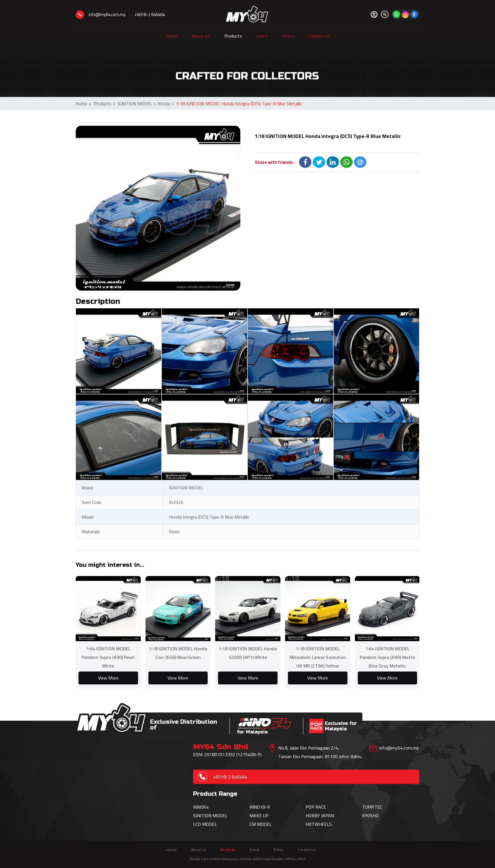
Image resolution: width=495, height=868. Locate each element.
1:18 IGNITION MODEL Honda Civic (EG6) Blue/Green (178, 652)
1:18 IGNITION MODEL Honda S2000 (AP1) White (248, 652)
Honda (165, 103)
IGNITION (203, 815)
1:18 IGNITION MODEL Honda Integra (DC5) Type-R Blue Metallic (239, 103)
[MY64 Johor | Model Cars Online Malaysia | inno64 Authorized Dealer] (247, 14)
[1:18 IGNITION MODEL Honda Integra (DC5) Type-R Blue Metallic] (158, 208)
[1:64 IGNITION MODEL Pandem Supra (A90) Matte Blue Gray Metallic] (387, 608)
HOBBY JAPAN (320, 815)
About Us (201, 36)
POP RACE (316, 807)
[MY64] (414, 14)
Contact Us (319, 36)
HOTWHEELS (319, 824)
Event (262, 36)
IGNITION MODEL (137, 103)
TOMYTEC (372, 807)
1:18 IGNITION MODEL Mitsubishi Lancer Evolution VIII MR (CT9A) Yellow (317, 657)
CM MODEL (261, 824)
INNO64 (201, 807)
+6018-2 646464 (149, 14)
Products (233, 36)
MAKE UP (259, 815)
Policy (288, 36)
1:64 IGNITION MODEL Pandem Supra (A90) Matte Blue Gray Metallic (387, 657)
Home (171, 36)
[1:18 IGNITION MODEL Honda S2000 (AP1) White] (247, 608)
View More (108, 678)
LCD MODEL (205, 824)
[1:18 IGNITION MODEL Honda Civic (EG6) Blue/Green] (178, 608)
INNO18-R (260, 807)
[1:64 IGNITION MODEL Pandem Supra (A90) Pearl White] (108, 608)
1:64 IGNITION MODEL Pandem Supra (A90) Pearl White (108, 657)
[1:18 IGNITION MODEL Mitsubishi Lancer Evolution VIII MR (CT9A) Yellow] (317, 608)
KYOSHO (370, 815)
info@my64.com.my (107, 14)
